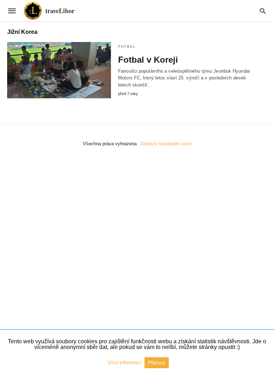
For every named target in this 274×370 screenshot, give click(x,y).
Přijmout (156, 362)
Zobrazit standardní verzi (166, 143)
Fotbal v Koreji (148, 59)
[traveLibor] (49, 11)
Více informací (125, 362)
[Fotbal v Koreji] (59, 70)
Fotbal (127, 46)
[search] (263, 11)
